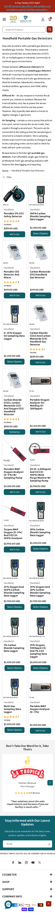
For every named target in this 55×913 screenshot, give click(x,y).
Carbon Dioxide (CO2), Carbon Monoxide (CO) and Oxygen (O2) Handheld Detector (14, 407)
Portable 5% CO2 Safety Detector (14, 215)
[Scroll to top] (48, 903)
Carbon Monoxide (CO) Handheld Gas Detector (40, 274)
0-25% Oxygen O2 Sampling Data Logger (14, 336)
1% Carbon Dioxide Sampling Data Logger (14, 648)
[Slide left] (5, 782)
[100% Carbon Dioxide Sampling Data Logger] (40, 194)
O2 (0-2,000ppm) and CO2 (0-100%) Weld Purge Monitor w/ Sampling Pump (40, 475)
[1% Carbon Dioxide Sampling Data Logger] (14, 626)
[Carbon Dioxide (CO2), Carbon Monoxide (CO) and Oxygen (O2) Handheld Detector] (14, 380)
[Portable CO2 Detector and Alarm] (14, 252)
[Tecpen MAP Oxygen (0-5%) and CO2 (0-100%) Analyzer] (14, 510)
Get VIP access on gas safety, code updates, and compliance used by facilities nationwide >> (27, 8)
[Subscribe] (49, 844)
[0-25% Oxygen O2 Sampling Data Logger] (14, 314)
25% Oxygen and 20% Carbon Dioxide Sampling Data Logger (40, 591)
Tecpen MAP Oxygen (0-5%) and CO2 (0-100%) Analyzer (13, 534)
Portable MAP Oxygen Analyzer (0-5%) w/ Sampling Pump (14, 473)
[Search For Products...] (50, 29)
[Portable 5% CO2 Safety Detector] (14, 194)
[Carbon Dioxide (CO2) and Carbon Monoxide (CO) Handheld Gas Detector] (40, 314)
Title (6, 238)
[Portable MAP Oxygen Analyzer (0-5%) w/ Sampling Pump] (14, 450)
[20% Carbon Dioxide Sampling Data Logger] (40, 510)
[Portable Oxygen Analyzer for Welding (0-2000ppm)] (40, 380)
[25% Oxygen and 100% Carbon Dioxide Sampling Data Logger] (14, 568)
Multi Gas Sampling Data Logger (12, 709)
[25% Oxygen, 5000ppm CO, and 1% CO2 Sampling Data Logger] (40, 626)
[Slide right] (50, 782)
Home (5, 170)
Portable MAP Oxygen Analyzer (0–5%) (40, 709)
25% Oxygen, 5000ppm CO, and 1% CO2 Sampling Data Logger (38, 651)
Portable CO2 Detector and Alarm (11, 274)
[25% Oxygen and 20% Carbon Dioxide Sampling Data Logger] (40, 568)
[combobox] (23, 29)
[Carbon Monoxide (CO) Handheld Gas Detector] (40, 252)
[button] (4, 19)
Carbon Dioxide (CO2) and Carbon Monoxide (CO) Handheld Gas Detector (40, 339)
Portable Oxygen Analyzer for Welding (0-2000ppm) (40, 404)
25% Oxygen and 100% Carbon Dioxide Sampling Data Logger (14, 591)
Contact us (14, 431)
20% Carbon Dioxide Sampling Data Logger (40, 532)
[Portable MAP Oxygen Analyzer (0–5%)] (40, 687)
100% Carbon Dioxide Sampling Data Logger (40, 216)
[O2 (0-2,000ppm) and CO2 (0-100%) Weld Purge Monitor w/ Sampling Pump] (40, 450)
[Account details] (43, 19)
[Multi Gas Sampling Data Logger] (14, 687)
